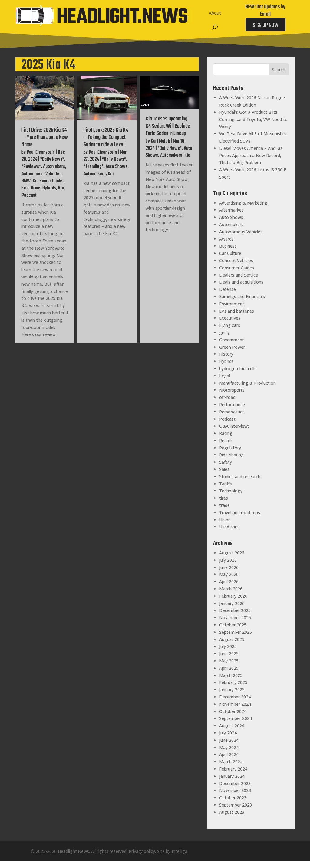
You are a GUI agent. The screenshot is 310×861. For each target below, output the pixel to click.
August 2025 (231, 639)
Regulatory (230, 448)
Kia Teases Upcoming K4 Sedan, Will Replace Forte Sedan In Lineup (168, 126)
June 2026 (229, 567)
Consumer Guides (48, 181)
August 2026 (231, 553)
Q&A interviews (234, 426)
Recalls (226, 440)
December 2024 (235, 697)
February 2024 (233, 769)
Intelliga (179, 851)
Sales (224, 469)
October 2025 (232, 625)
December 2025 (235, 610)
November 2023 (235, 790)
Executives (229, 318)
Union (225, 520)
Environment (231, 304)
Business (228, 246)
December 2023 (235, 783)
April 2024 (229, 754)
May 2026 (229, 574)
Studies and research (239, 476)
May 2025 (229, 661)
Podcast (29, 195)
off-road (227, 397)
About (215, 13)
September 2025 (235, 632)
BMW (26, 181)
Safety (225, 462)
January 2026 (232, 603)
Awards (226, 239)
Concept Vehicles (236, 260)
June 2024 (229, 740)
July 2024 (228, 733)
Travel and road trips (239, 512)
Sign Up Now (265, 25)
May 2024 (229, 747)
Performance (232, 404)
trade (224, 505)
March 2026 (230, 589)
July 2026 (228, 560)
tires (223, 498)
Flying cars (229, 325)
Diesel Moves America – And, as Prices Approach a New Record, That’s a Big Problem (250, 155)
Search (278, 69)
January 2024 (232, 776)
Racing (225, 433)
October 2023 (232, 797)
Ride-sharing (231, 455)
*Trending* (94, 167)
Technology (230, 491)
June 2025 (229, 653)
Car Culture (230, 253)
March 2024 (230, 761)
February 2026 (233, 596)
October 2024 (232, 711)
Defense (227, 289)
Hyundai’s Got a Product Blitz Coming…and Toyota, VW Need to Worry (253, 119)
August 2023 (231, 812)
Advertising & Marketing (243, 203)
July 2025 (228, 646)
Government (231, 340)
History (226, 354)
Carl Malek (160, 141)
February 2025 (233, 682)
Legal (224, 376)
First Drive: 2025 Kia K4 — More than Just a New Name (44, 137)
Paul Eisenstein (41, 152)
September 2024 (235, 718)
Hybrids (49, 188)
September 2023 (235, 805)
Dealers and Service (238, 275)
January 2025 (232, 689)
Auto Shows (116, 167)
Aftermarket (231, 210)
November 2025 (235, 617)
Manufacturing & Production (247, 383)
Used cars (229, 527)
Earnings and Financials (242, 296)
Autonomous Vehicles (41, 174)
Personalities (232, 412)
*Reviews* (31, 167)
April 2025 (229, 668)
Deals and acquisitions (241, 282)
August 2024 (231, 725)
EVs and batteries (236, 311)
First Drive (30, 188)
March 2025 (230, 675)
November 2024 (235, 704)
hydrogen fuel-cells (237, 368)
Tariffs (225, 484)
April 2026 (229, 581)
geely (224, 332)
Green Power (232, 347)
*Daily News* (52, 159)
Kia (61, 188)
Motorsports (232, 390)
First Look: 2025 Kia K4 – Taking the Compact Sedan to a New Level (106, 137)
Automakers (54, 167)
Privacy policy (142, 851)
